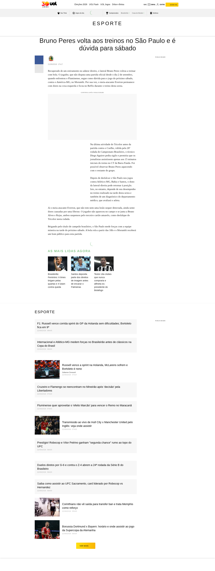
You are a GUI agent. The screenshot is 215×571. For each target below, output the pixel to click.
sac (145, 4)
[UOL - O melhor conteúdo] (49, 4)
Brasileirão (124, 13)
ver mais (84, 546)
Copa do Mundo (137, 13)
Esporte (107, 23)
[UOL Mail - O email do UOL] (152, 4)
